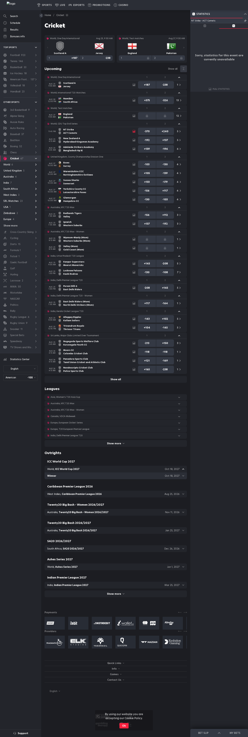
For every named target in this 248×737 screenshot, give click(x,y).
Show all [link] (172, 68)
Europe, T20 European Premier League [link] (70, 429)
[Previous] (47, 47)
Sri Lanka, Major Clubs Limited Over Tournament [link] (75, 335)
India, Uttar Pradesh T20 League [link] (67, 256)
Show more (114, 443)
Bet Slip (203, 733)
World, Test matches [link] (61, 108)
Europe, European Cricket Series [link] (67, 422)
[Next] (184, 47)
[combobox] (20, 368)
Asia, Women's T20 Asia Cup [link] (65, 397)
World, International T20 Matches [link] (68, 92)
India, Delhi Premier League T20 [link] (67, 280)
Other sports (11, 102)
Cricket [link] (60, 15)
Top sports (10, 47)
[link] (18, 5)
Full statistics (221, 89)
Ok (124, 725)
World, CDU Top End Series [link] (64, 123)
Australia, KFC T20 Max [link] (62, 207)
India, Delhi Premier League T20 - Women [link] (71, 295)
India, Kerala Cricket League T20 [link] (67, 311)
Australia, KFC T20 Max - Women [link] (67, 231)
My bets (235, 733)
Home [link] (48, 15)
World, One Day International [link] (65, 77)
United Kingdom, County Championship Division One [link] (77, 156)
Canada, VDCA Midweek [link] (63, 416)
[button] (121, 5)
